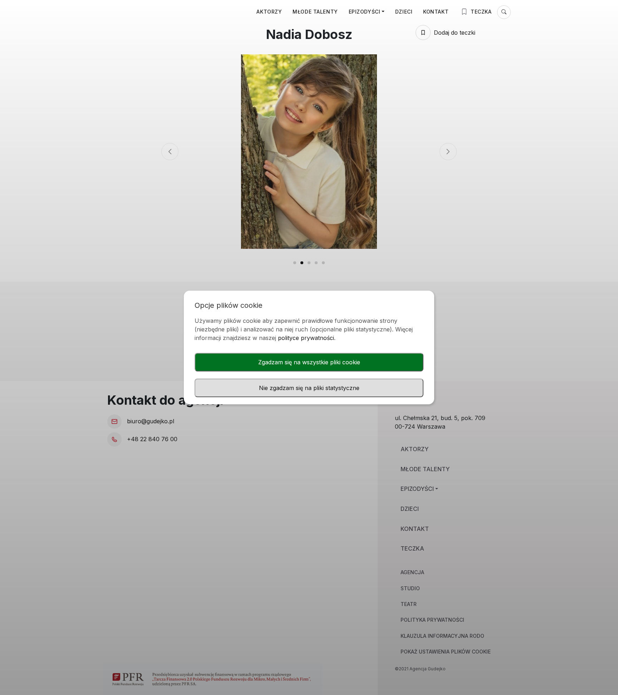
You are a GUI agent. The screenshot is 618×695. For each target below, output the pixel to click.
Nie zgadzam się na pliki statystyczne (309, 387)
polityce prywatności (306, 337)
